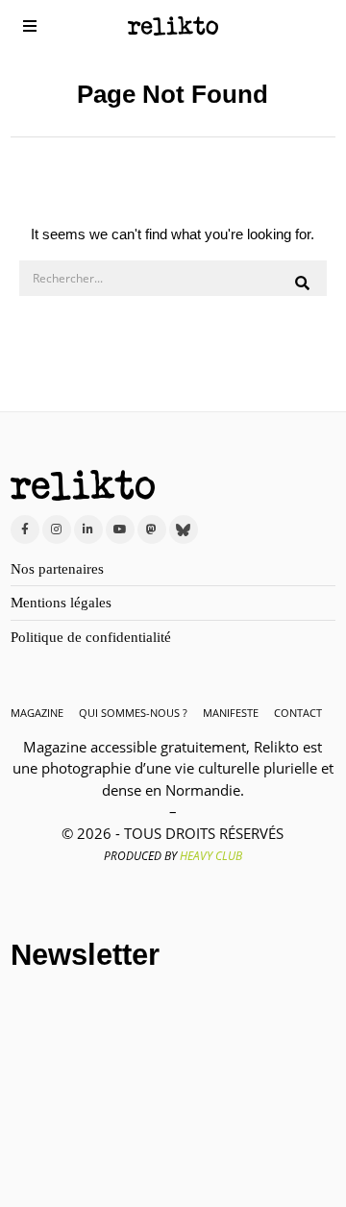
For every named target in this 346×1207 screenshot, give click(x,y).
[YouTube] (120, 529)
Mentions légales (61, 602)
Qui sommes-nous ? (133, 712)
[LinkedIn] (88, 529)
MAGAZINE (37, 712)
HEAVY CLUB (211, 856)
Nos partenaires (57, 569)
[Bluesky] (183, 529)
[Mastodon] (151, 529)
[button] (304, 283)
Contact (298, 712)
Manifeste (231, 712)
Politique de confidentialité (91, 637)
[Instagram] (56, 529)
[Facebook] (25, 529)
